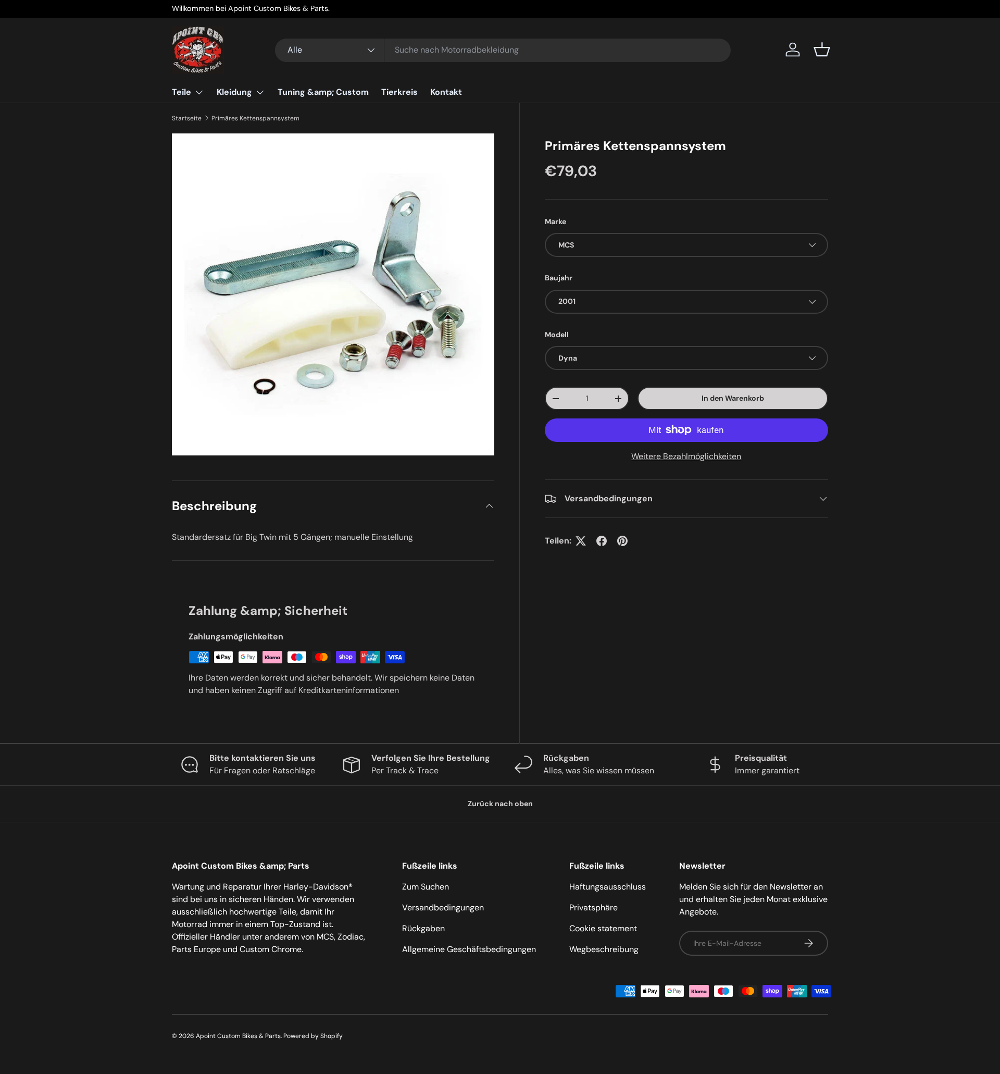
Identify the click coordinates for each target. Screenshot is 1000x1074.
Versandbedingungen (443, 907)
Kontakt (446, 92)
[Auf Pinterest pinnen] (622, 540)
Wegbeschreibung (604, 949)
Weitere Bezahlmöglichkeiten (686, 456)
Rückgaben (423, 928)
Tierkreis (399, 92)
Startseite (187, 118)
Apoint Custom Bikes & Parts (238, 1036)
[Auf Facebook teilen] (601, 540)
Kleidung (234, 92)
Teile (181, 92)
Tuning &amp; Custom (323, 92)
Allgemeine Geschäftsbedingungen (469, 949)
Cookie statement (603, 928)
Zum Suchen (425, 886)
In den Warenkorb (733, 398)
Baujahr (558, 277)
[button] (821, 49)
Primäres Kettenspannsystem (255, 118)
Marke (555, 221)
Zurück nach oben (500, 803)
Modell (557, 334)
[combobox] (503, 49)
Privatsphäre (593, 907)
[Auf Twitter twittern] (580, 540)
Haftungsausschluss (607, 886)
